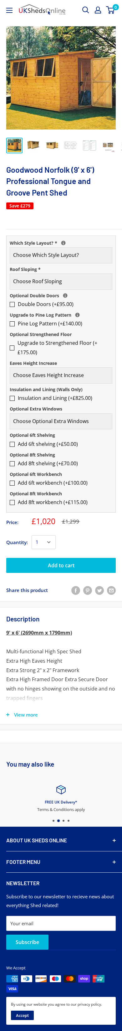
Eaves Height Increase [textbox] (33, 363)
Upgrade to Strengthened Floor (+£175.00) (57, 347)
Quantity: (17, 542)
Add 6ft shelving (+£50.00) (48, 444)
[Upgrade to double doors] (65, 295)
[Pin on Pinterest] (87, 590)
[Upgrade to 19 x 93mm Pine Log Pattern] (77, 315)
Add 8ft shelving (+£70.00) (48, 463)
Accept (22, 1015)
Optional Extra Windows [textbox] (36, 409)
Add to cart (61, 565)
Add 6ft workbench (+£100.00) (53, 482)
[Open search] (85, 10)
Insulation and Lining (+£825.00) (55, 398)
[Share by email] (111, 590)
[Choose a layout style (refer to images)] (63, 243)
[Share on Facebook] (75, 590)
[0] (110, 10)
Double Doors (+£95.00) (46, 304)
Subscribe (27, 942)
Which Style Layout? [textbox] (61, 242)
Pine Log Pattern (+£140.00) (50, 323)
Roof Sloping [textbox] (25, 269)
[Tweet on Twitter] (99, 590)
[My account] (98, 10)
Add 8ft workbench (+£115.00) (53, 502)
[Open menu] (9, 10)
